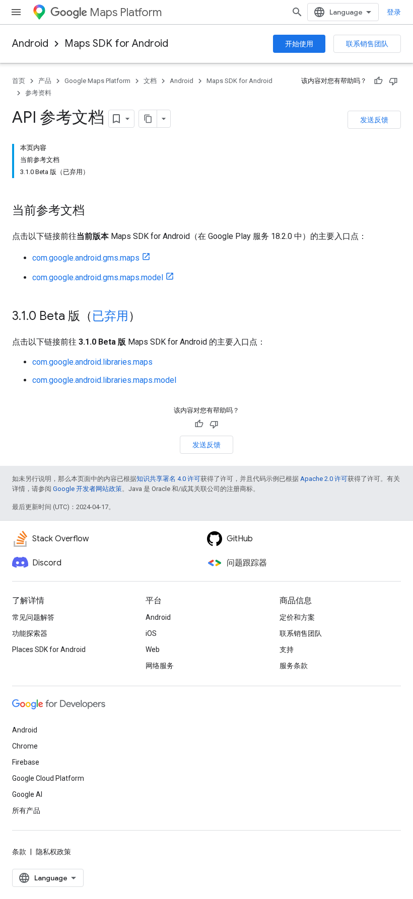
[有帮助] (378, 81)
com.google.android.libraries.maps (92, 362)
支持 (287, 649)
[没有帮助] (393, 81)
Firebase (25, 762)
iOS (151, 633)
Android (30, 43)
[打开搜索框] (297, 12)
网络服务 (160, 666)
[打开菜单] (16, 12)
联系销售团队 (367, 43)
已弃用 (110, 315)
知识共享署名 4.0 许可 (168, 478)
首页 (18, 81)
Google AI (27, 794)
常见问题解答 (33, 617)
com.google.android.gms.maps (86, 258)
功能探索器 (29, 633)
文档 (150, 81)
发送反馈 (374, 119)
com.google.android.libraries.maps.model (104, 380)
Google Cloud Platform (48, 778)
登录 (394, 12)
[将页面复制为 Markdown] (148, 118)
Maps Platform (126, 12)
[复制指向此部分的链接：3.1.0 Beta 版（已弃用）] (151, 317)
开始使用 (299, 43)
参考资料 (38, 93)
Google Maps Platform (97, 81)
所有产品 (26, 810)
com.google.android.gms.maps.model (97, 277)
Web (153, 649)
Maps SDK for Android (116, 43)
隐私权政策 (53, 852)
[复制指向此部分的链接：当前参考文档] (95, 211)
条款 (19, 852)
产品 (44, 81)
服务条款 (294, 666)
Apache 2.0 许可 (324, 478)
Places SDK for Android (49, 649)
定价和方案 (297, 617)
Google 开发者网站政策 (87, 489)
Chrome (25, 746)
